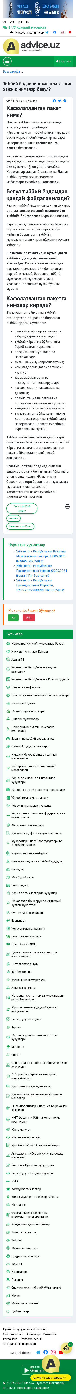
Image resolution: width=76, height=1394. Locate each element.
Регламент (10, 1339)
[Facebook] (54, 101)
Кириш (65, 61)
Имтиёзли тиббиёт (20, 526)
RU (20, 22)
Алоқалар (33, 1334)
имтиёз (13, 518)
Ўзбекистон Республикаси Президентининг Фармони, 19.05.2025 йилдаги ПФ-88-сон (38, 585)
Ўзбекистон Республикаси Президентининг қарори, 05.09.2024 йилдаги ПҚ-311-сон (41, 570)
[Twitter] (59, 101)
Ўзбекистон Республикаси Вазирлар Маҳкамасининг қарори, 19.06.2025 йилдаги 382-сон (41, 556)
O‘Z (12, 22)
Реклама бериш (31, 1339)
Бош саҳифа (11, 71)
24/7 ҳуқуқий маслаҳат (12, 27)
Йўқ (28, 618)
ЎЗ (4, 22)
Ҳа (13, 618)
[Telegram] (64, 101)
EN (27, 22)
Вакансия (49, 1334)
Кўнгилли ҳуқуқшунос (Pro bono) (25, 1329)
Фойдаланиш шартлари (19, 1344)
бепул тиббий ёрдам (22, 508)
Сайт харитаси (13, 1334)
